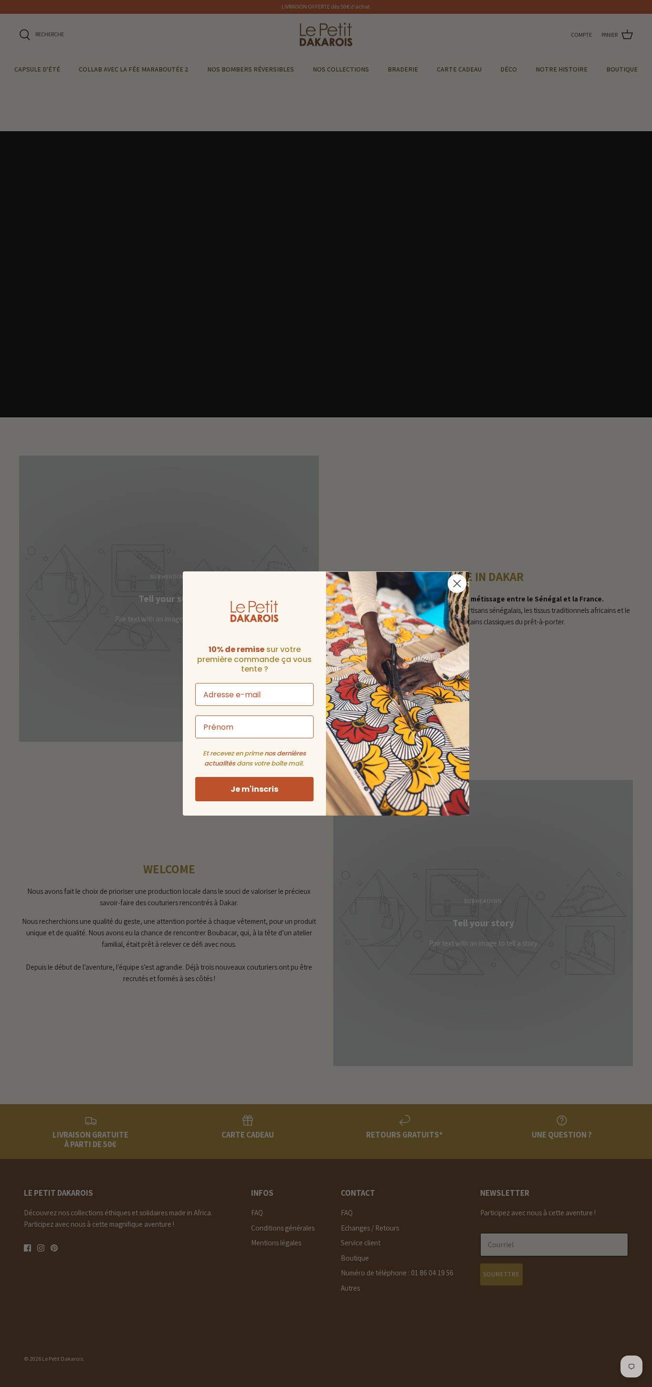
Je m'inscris (254, 789)
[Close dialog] (457, 583)
